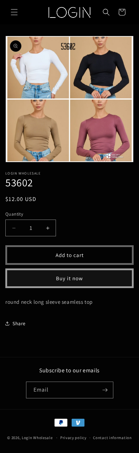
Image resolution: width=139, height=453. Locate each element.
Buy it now (69, 278)
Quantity (14, 214)
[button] (14, 12)
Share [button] (19, 323)
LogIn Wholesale (37, 437)
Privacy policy (73, 437)
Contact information (112, 437)
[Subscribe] (105, 390)
